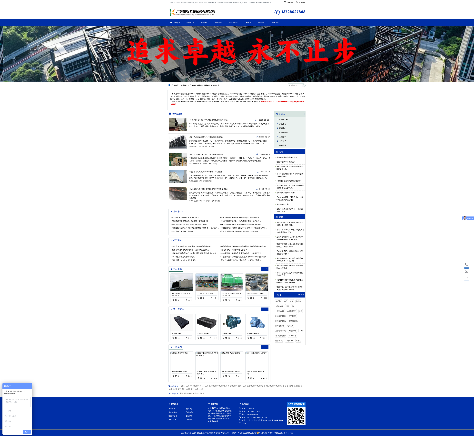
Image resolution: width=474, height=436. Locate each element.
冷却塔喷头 (206, 201)
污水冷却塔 (202, 146)
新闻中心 (218, 22)
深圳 (175, 389)
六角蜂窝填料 (291, 311)
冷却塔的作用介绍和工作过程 (183, 257)
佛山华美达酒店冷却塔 (231, 371)
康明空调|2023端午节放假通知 (184, 260)
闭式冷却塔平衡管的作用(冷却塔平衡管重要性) (190, 221)
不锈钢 (301, 331)
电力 (285, 301)
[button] (266, 269)
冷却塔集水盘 (279, 326)
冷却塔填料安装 (280, 316)
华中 (192, 389)
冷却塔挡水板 (293, 321)
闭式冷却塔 (292, 331)
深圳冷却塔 (184, 386)
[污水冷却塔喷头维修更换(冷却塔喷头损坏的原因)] (178, 194)
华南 (188, 389)
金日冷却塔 (279, 306)
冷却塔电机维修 (280, 336)
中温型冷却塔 (279, 311)
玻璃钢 (205, 164)
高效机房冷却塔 (280, 331)
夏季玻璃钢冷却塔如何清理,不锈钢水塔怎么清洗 (190, 250)
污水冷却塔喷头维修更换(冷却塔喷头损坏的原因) (209, 189)
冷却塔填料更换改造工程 (286, 162)
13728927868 (278, 101)
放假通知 (278, 301)
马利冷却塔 (289, 341)
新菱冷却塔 (241, 386)
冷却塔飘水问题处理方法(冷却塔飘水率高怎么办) (209, 120)
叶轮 (291, 301)
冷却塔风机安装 (282, 204)
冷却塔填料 (176, 333)
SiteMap (289, 433)
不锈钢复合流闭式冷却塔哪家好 (288, 181)
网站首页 (177, 22)
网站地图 (290, 2)
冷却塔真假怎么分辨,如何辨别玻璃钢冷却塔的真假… (192, 246)
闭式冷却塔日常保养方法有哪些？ (234, 250)
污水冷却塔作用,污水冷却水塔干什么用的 (206, 172)
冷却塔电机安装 (253, 333)
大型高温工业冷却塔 (205, 293)
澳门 (291, 386)
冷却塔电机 (226, 333)
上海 (201, 389)
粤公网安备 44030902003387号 (272, 433)
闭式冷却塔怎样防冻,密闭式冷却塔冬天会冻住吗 (239, 231)
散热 (210, 164)
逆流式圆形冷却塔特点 (256, 293)
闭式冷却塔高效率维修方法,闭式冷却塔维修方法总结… (242, 260)
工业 (208, 146)
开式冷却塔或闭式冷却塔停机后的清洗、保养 (189, 224)
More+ (301, 295)
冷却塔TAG (172, 419)
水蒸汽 (298, 341)
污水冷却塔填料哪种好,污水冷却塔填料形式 (206, 137)
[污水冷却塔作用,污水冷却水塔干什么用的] (178, 176)
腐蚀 (212, 146)
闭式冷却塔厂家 (199, 393)
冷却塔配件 (233, 22)
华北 (183, 389)
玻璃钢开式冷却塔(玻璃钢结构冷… (181, 294)
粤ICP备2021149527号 (247, 433)
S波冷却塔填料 (203, 333)
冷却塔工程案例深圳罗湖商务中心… (206, 372)
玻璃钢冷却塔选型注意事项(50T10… (231, 294)
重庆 (170, 389)
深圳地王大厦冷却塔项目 (286, 192)
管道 (293, 306)
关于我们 (261, 22)
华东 (179, 389)
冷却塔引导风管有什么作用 (182, 231)
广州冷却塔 (194, 386)
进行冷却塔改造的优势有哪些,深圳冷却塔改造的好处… (242, 224)
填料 (195, 146)
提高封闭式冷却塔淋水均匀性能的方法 (186, 217)
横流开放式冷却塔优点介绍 (286, 157)
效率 (287, 306)
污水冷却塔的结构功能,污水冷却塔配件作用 (206, 154)
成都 (196, 389)
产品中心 (204, 22)
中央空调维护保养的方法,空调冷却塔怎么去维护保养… (242, 253)
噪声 (214, 164)
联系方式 (275, 22)
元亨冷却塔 (292, 316)
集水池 (298, 301)
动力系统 (290, 326)
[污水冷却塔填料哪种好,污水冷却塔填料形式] (178, 142)
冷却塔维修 (193, 12)
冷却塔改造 (298, 386)
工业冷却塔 (203, 386)
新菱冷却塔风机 (186, 393)
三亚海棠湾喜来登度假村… (256, 372)
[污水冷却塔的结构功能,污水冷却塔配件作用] (178, 159)
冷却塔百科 (190, 22)
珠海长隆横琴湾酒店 (180, 371)
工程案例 (247, 22)
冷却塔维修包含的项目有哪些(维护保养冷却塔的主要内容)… (244, 246)
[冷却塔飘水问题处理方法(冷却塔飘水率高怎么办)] (178, 125)
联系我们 (302, 2)
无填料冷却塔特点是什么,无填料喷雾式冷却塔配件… (241, 221)
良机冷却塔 (232, 386)
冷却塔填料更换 (280, 321)
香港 (286, 386)
